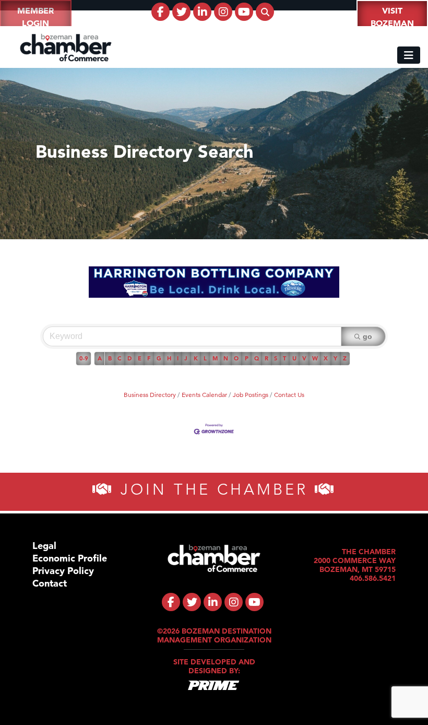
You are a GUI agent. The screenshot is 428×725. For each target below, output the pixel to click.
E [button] (139, 358)
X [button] (326, 358)
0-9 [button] (83, 358)
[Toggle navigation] (408, 55)
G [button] (159, 358)
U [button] (294, 358)
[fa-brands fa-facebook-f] (160, 12)
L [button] (205, 358)
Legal (44, 546)
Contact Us (289, 395)
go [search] (367, 336)
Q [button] (256, 358)
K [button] (196, 358)
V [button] (304, 358)
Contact (49, 583)
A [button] (100, 358)
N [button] (225, 358)
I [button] (178, 358)
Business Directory (150, 395)
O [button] (236, 358)
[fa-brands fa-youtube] (244, 12)
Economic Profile (69, 558)
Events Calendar (204, 395)
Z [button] (345, 358)
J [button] (185, 358)
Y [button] (335, 358)
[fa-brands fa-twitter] (181, 12)
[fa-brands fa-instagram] (223, 12)
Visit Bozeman (392, 16)
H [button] (169, 358)
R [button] (266, 358)
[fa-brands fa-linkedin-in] (202, 12)
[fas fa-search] (265, 12)
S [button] (275, 358)
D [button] (129, 358)
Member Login (35, 16)
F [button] (149, 358)
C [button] (119, 358)
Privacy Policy (63, 571)
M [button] (215, 358)
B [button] (110, 358)
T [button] (284, 358)
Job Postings (250, 395)
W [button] (315, 358)
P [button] (246, 358)
